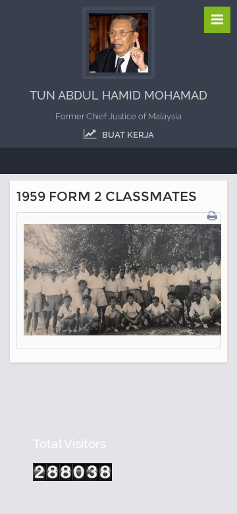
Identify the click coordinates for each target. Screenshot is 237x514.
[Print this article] (214, 216)
